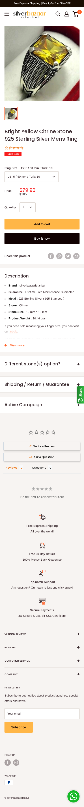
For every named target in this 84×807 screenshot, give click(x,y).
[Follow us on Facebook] (7, 762)
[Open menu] (6, 14)
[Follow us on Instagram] (16, 762)
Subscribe (18, 727)
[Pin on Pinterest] (59, 256)
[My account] (67, 13)
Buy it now (42, 238)
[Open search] (58, 13)
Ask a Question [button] (44, 457)
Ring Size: (28, 168)
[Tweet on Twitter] (68, 256)
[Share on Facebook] (51, 256)
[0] (76, 14)
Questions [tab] (39, 467)
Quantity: (10, 207)
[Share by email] (76, 256)
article (13, 331)
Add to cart (42, 224)
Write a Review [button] (44, 446)
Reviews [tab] (11, 467)
